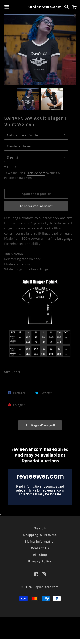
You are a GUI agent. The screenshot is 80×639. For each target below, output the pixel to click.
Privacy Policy (40, 561)
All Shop (40, 555)
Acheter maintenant (36, 206)
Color (11, 135)
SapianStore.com (39, 6)
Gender (12, 146)
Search (40, 528)
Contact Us (40, 548)
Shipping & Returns (40, 535)
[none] (28, 99)
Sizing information (40, 541)
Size (10, 157)
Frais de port (36, 173)
